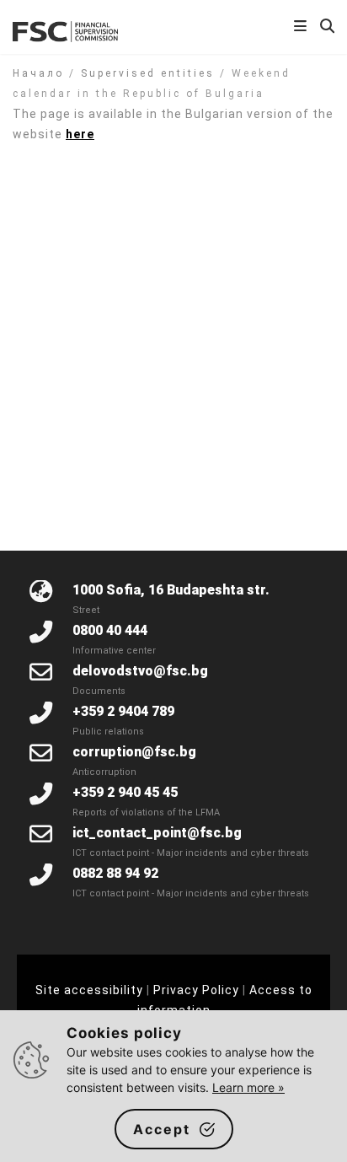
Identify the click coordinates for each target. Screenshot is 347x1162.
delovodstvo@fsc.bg (140, 671)
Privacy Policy (196, 990)
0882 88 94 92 (115, 873)
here (80, 134)
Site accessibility (89, 990)
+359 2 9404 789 (123, 711)
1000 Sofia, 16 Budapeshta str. (171, 590)
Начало (38, 73)
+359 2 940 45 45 (125, 792)
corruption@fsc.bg (134, 752)
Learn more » (248, 1087)
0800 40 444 (109, 630)
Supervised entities (148, 73)
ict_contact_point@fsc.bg (157, 833)
